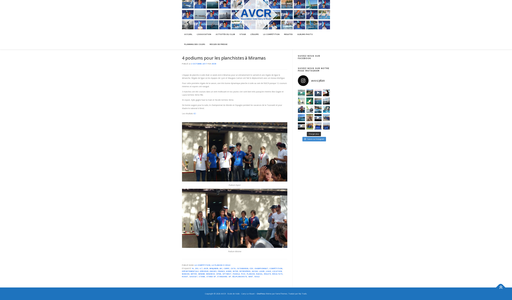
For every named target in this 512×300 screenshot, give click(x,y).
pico (243, 274)
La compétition (271, 34)
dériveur (204, 271)
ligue (268, 271)
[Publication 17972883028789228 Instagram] (318, 117)
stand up (211, 276)
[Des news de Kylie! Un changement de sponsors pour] (301, 109)
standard (222, 276)
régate (267, 274)
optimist (227, 274)
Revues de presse (218, 44)
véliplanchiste (239, 276)
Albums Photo (305, 34)
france (221, 271)
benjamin (214, 268)
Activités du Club (225, 34)
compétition (276, 268)
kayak (255, 271)
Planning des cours (194, 44)
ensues (213, 271)
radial (259, 274)
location (277, 271)
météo (194, 274)
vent (250, 276)
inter (235, 271)
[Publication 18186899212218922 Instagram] (309, 126)
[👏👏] (301, 117)
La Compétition (202, 265)
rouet (185, 276)
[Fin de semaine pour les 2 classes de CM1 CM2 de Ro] (318, 109)
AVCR (214, 64)
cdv (251, 268)
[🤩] (318, 126)
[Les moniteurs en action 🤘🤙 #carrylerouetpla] (318, 92)
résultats (277, 274)
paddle (236, 274)
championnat (261, 268)
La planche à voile (221, 265)
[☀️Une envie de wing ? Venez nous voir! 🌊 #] (309, 101)
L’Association (204, 34)
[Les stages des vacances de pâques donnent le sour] (326, 101)
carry (227, 268)
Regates (288, 34)
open (218, 274)
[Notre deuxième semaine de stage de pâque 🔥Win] (301, 101)
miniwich (210, 274)
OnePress (261, 293)
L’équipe (255, 34)
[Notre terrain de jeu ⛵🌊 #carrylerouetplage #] (318, 101)
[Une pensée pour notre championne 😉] (326, 109)
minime (201, 274)
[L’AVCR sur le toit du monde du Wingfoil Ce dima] (309, 117)
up (230, 276)
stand (202, 276)
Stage (243, 34)
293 (197, 268)
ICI (195, 113)
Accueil (188, 34)
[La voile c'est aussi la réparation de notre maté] (326, 92)
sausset (193, 276)
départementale (190, 271)
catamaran (243, 268)
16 (193, 268)
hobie (229, 271)
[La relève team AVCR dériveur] (326, 126)
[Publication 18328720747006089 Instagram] (301, 126)
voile (257, 276)
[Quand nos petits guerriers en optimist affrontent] (301, 92)
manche (186, 274)
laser (262, 271)
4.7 (201, 268)
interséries (245, 271)
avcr (206, 268)
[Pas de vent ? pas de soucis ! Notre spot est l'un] (309, 92)
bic (221, 268)
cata (233, 268)
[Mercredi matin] (326, 117)
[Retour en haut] (500, 287)
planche (251, 274)
